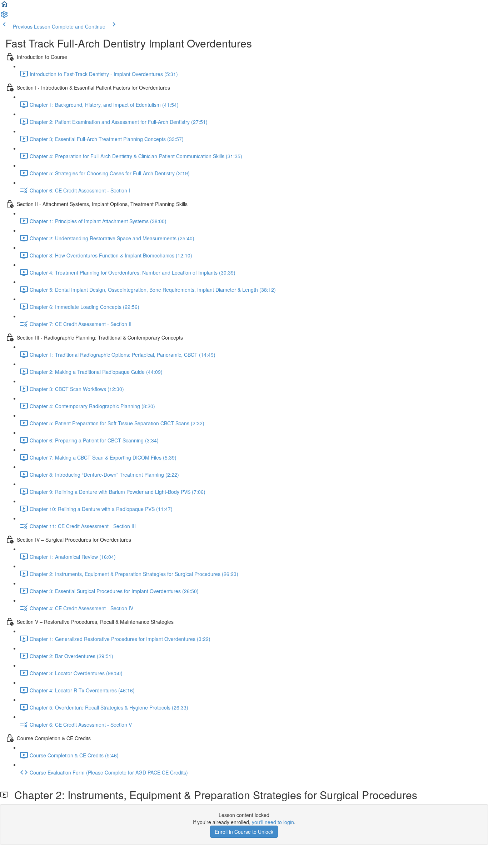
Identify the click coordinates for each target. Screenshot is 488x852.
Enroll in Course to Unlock (244, 831)
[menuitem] (4, 16)
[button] (4, 6)
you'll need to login (273, 822)
